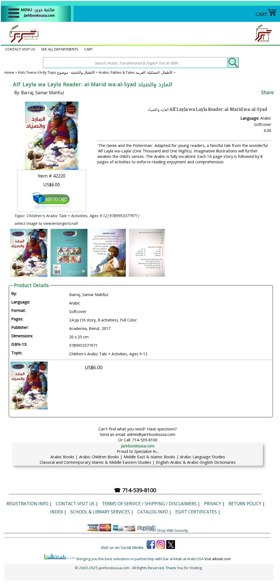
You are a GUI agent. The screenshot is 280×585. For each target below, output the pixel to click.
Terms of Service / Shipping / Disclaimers (149, 504)
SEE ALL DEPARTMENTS (59, 49)
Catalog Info (152, 512)
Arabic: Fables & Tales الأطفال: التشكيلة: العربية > (137, 72)
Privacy (212, 504)
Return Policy (245, 504)
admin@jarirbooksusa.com (151, 434)
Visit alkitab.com (217, 558)
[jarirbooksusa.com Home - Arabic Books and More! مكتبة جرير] (23, 42)
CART (261, 14)
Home (9, 72)
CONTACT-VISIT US (20, 49)
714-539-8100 (144, 439)
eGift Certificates (196, 512)
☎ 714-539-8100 (135, 490)
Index (56, 512)
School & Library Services (100, 512)
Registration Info (27, 504)
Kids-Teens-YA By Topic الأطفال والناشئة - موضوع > (58, 72)
